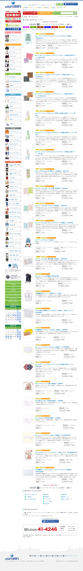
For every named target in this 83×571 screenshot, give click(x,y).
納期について (66, 496)
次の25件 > (62, 24)
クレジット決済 (48, 501)
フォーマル (12, 47)
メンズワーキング (14, 131)
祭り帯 (11, 229)
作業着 (53, 7)
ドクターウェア (13, 102)
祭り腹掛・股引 (13, 199)
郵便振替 (46, 496)
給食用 (11, 85)
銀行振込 (46, 494)
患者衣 (11, 110)
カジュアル (12, 52)
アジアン (12, 60)
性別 (33, 27)
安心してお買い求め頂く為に (13, 295)
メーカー (62, 27)
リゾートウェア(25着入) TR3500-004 (48, 276)
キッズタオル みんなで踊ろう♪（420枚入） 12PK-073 (53, 171)
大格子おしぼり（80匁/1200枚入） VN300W (50, 400)
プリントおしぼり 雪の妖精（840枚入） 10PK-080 (52, 259)
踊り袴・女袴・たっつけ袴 (15, 174)
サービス (33, 7)
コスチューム (13, 169)
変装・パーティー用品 (15, 233)
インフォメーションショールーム (14, 40)
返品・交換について (67, 499)
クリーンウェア (13, 89)
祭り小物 (12, 246)
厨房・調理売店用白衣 (15, 81)
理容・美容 (12, 69)
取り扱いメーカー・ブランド (30, 9)
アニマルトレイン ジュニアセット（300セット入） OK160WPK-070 (57, 452)
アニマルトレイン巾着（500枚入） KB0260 (50, 383)
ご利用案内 (28, 496)
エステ (11, 64)
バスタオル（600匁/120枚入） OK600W (49, 418)
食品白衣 (40, 7)
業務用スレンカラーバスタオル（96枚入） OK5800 (52, 329)
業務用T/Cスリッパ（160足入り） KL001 (49, 293)
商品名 (47, 27)
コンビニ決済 (47, 499)
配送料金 (65, 494)
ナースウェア (13, 97)
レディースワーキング (15, 140)
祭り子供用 (12, 178)
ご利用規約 (13, 290)
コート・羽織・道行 (14, 259)
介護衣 (11, 123)
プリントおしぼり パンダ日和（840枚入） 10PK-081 (52, 188)
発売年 (54, 27)
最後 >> (69, 24)
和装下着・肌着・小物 (15, 250)
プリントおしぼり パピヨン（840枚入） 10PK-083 (52, 205)
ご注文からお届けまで (31, 494)
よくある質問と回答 (31, 499)
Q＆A (13, 287)
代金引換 (46, 503)
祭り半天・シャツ (14, 186)
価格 (69, 27)
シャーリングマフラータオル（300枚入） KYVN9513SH (53, 435)
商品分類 (26, 27)
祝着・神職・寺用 (14, 255)
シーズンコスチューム (15, 208)
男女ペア (12, 135)
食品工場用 (12, 77)
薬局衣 (11, 119)
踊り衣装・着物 (13, 190)
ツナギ (11, 148)
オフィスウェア (13, 35)
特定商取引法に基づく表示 (13, 281)
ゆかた (11, 238)
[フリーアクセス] (59, 4)
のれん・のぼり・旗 (14, 216)
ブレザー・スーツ (14, 157)
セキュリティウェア (14, 152)
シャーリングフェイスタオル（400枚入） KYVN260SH (53, 347)
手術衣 (11, 106)
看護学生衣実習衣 (14, 115)
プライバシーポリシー (13, 293)
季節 (40, 27)
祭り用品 (60, 7)
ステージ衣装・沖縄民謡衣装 (15, 165)
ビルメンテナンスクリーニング (14, 144)
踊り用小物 (12, 225)
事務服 (26, 7)
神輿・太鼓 (12, 195)
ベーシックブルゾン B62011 (45, 240)
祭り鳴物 (12, 182)
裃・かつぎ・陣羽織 (14, 203)
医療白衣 (47, 7)
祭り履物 (12, 220)
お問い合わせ (13, 298)
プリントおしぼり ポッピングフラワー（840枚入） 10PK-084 (55, 222)
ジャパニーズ (13, 56)
